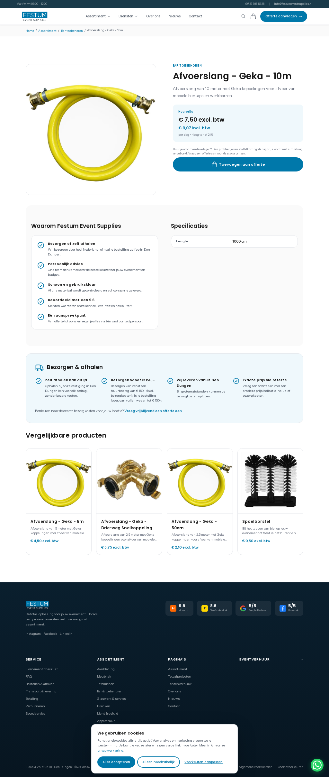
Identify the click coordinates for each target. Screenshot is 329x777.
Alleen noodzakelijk (158, 762)
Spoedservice (35, 713)
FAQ (29, 676)
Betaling (32, 698)
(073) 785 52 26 (254, 3)
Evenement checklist (42, 669)
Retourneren (35, 706)
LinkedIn (66, 633)
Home (30, 30)
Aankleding (106, 669)
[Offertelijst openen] (253, 16)
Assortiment (95, 16)
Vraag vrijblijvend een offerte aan (153, 411)
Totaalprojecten (179, 676)
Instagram (33, 633)
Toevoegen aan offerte (242, 164)
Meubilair (104, 676)
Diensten (126, 16)
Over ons (153, 16)
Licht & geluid (107, 713)
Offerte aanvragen (281, 16)
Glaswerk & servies (111, 698)
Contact (195, 16)
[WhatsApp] (317, 765)
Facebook (50, 633)
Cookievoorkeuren (290, 767)
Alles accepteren (116, 762)
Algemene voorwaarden (255, 767)
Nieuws (175, 16)
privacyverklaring (110, 750)
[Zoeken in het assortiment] (243, 16)
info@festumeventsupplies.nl (293, 3)
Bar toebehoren (72, 30)
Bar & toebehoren (109, 691)
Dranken (103, 706)
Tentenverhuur (179, 684)
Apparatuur (106, 721)
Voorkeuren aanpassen (203, 762)
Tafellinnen (105, 684)
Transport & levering (41, 691)
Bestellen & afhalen (40, 684)
